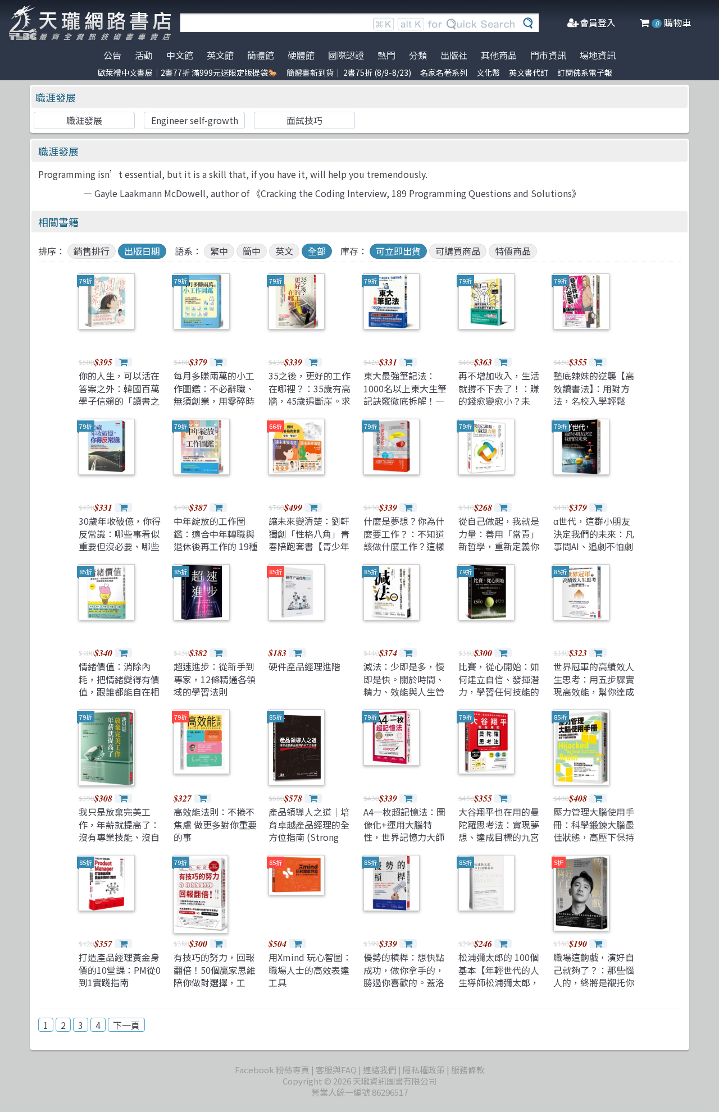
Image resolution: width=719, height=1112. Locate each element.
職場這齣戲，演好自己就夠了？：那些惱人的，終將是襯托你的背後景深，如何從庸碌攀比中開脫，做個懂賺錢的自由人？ (593, 988)
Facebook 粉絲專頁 (272, 1070)
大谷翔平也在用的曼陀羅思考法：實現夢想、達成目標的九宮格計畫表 (498, 830)
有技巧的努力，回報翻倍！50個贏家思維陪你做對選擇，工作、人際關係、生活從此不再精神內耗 (215, 982)
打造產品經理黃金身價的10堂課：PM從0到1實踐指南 (120, 969)
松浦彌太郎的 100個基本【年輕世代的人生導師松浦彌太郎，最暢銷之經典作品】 (498, 975)
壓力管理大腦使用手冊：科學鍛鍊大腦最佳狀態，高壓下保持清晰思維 (593, 830)
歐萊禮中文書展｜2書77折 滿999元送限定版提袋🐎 (187, 72)
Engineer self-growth (194, 120)
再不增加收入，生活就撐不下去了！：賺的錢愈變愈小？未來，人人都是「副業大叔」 (498, 401)
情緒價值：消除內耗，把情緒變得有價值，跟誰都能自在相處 (119, 685)
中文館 (179, 55)
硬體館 (301, 55)
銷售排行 (92, 251)
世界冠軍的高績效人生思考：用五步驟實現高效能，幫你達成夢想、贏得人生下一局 (593, 692)
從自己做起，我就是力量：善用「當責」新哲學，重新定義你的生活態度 (498, 539)
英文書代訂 (528, 72)
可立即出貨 (398, 251)
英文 (284, 251)
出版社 (453, 55)
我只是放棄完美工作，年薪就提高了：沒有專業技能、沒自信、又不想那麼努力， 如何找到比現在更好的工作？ (120, 843)
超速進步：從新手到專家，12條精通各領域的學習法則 (215, 679)
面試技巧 (304, 120)
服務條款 (468, 1070)
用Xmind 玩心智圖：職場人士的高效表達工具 (310, 969)
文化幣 (488, 72)
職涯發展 (55, 97)
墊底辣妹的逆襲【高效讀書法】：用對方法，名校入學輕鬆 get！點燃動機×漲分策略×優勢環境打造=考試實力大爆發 (593, 407)
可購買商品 (457, 251)
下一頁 (126, 1025)
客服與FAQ (336, 1070)
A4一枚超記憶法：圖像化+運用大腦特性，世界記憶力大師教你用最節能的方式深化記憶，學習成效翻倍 (404, 843)
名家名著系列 (443, 72)
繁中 (219, 251)
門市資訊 (548, 55)
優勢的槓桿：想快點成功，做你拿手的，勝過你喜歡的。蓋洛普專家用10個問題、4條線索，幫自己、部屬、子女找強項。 (404, 988)
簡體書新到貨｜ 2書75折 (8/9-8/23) (348, 72)
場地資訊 (598, 55)
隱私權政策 (424, 1070)
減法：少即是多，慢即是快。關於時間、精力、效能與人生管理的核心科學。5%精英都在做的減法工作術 (403, 698)
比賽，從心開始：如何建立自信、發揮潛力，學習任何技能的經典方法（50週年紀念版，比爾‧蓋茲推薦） (499, 698)
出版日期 (142, 251)
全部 (317, 251)
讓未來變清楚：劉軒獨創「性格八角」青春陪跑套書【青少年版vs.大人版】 (309, 539)
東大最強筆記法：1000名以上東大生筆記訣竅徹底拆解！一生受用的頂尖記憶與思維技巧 (405, 401)
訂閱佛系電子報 (584, 72)
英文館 (220, 55)
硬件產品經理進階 (304, 666)
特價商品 (513, 251)
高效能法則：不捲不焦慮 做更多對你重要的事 (215, 824)
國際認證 (346, 55)
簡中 (252, 251)
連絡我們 (380, 1070)
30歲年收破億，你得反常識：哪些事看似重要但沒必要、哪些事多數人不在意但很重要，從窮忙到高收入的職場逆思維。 (120, 552)
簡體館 (260, 55)
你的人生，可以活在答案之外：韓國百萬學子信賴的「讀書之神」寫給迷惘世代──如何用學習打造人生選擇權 (119, 407)
